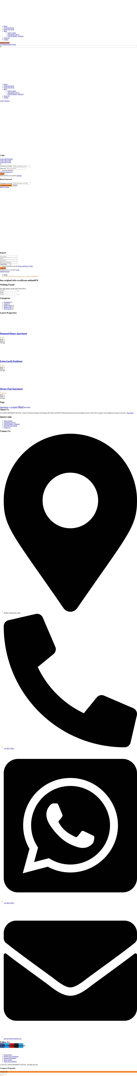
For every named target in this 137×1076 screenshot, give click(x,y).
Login (2, 101)
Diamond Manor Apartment (13, 333)
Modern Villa (8, 307)
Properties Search (9, 28)
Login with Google (5, 160)
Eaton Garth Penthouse (11, 361)
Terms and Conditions (10, 1061)
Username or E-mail (6, 183)
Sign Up (3, 268)
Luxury (14, 407)
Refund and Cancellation (11, 1056)
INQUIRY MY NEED (10, 426)
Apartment (7, 302)
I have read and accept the (17, 266)
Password (3, 168)
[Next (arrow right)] (2, 1075)
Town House (7, 309)
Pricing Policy (8, 1055)
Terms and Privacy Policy (25, 266)
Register (7, 101)
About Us (7, 38)
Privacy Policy (8, 1060)
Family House (8, 305)
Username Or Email (6, 166)
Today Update (11, 33)
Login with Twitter (5, 162)
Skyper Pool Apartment (11, 389)
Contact (6, 39)
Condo (6, 304)
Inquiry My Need (9, 29)
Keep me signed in (7, 170)
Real (20, 406)
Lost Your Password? (6, 172)
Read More (130, 413)
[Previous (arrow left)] (0, 1075)
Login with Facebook (6, 159)
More (5, 31)
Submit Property (5, 43)
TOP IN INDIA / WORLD (15, 36)
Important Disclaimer (10, 1058)
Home (5, 26)
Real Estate (27, 407)
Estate (9, 407)
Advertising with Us (13, 34)
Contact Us (7, 427)
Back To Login (4, 187)
